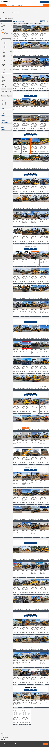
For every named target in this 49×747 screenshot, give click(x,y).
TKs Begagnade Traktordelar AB (17, 73)
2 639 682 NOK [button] (43, 298)
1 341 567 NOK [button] (16, 371)
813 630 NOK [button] (42, 168)
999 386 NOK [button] (33, 151)
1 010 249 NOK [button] (16, 536)
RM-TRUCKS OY (35, 193)
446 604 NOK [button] (24, 576)
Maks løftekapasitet (4, 122)
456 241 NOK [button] (24, 191)
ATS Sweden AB (35, 40)
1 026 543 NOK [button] (43, 446)
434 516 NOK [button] (15, 632)
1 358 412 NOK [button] (16, 128)
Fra (1, 95)
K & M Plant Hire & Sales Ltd (35, 487)
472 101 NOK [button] (33, 682)
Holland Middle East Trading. (26, 316)
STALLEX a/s (35, 130)
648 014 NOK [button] (33, 649)
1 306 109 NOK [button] (25, 112)
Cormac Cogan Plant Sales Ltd (35, 504)
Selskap (2, 735)
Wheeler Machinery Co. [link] (17, 724)
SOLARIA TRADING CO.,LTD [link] (35, 413)
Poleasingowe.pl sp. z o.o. (26, 537)
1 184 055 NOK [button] (25, 168)
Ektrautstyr (3, 129)
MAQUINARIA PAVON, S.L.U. (17, 707)
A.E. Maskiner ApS (17, 130)
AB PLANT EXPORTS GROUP (44, 537)
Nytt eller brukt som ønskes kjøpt (31, 95)
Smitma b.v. (17, 413)
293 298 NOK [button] (24, 649)
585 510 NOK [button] (33, 298)
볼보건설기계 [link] (35, 707)
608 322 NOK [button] (33, 592)
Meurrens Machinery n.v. (26, 447)
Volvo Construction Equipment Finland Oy (19, 153)
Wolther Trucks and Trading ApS (26, 113)
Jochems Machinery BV (26, 594)
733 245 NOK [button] (15, 411)
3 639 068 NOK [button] (25, 388)
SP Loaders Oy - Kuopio (35, 153)
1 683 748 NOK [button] (43, 338)
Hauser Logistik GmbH (35, 356)
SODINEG (44, 594)
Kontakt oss (3, 739)
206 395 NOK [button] (42, 315)
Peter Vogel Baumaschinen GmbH (27, 373)
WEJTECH (26, 684)
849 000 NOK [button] (15, 38)
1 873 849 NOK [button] (25, 592)
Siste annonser (4, 99)
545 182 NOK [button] (33, 576)
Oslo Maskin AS (17, 40)
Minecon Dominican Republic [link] (44, 707)
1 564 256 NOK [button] (16, 168)
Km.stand (3, 120)
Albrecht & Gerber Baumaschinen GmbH (37, 373)
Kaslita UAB (26, 413)
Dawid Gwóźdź (17, 577)
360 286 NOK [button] (42, 388)
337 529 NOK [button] (15, 722)
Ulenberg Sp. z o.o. (26, 577)
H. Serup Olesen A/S (17, 243)
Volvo (11, 9)
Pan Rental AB (35, 113)
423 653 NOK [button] (33, 225)
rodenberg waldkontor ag (44, 316)
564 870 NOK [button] (24, 486)
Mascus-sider (4, 733)
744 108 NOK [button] (33, 208)
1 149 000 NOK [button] (25, 38)
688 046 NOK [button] (24, 682)
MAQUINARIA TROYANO (17, 634)
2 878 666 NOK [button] (34, 338)
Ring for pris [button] (42, 38)
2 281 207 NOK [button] (16, 315)
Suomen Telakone (44, 193)
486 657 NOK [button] (33, 519)
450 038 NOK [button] (42, 486)
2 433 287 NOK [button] (43, 371)
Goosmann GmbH (35, 316)
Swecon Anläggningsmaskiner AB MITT (36, 90)
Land (2, 74)
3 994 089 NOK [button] (25, 722)
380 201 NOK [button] (15, 576)
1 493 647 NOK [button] (16, 151)
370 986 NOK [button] (15, 55)
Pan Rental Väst (17, 113)
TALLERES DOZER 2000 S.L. (17, 684)
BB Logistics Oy (26, 226)
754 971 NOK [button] (33, 371)
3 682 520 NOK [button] (16, 191)
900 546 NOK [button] (33, 38)
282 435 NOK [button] (15, 338)
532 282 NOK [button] (33, 429)
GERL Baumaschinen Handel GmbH (18, 447)
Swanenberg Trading (35, 537)
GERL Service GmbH (17, 667)
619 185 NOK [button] (42, 208)
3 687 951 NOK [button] (25, 208)
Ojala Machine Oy (17, 193)
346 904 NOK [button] (42, 429)
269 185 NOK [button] (24, 72)
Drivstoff (2, 127)
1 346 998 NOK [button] (25, 225)
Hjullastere (7, 9)
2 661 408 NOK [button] (16, 388)
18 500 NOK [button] (33, 55)
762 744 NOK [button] (42, 128)
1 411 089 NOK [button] (43, 592)
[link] (17, 28)
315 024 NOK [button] (15, 502)
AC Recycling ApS (44, 113)
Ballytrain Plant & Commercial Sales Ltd (27, 283)
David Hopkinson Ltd (44, 266)
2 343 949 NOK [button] (43, 706)
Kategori (2, 29)
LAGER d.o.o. (35, 684)
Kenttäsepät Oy (26, 193)
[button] (6, 21)
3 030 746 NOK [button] (34, 168)
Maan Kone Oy (44, 153)
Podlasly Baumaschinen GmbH (17, 373)
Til (7, 95)
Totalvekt (2, 115)
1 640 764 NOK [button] (34, 706)
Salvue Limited (35, 266)
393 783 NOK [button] (33, 388)
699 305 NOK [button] (42, 576)
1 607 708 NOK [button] (43, 151)
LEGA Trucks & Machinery (26, 464)
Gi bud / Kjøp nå (25, 428)
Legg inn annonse (44, 1)
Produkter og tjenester (4, 737)
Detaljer (2, 108)
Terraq (26, 504)
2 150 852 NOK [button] (43, 355)
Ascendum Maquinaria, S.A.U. (26, 634)
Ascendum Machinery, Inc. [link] (26, 724)
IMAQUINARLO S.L (26, 487)
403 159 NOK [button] (34, 411)
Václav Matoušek (44, 413)
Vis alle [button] (4, 50)
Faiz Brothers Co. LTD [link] (17, 464)
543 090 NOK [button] (24, 502)
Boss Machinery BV (44, 447)
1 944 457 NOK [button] (25, 338)
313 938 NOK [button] (42, 411)
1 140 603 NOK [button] (16, 609)
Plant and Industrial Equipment (35, 283)
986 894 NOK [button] (15, 519)
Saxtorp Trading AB (44, 73)
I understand (45, 744)
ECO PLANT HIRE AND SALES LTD (18, 283)
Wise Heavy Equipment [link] (44, 667)
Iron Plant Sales (35, 667)
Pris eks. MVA (3, 86)
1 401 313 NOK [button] (16, 208)
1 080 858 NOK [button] (16, 486)
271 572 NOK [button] (42, 225)
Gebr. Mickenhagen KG (26, 356)
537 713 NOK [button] (24, 411)
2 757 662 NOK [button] (25, 536)
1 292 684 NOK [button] (16, 429)
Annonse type (3, 23)
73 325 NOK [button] (24, 609)
